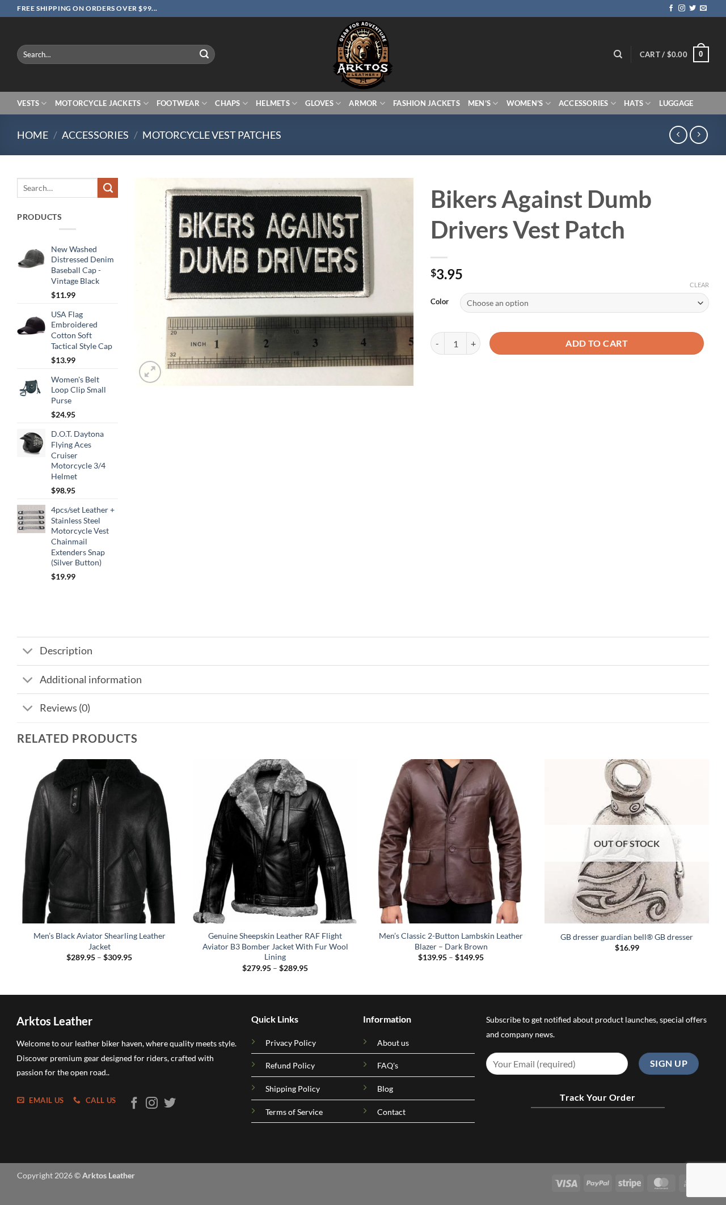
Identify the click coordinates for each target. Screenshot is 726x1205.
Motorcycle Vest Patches (211, 135)
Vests (28, 103)
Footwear (178, 103)
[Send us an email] (703, 8)
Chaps (227, 103)
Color (439, 302)
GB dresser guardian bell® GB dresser (626, 937)
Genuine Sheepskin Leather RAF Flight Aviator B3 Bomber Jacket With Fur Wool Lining (275, 946)
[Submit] (204, 54)
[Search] (618, 54)
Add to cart (596, 343)
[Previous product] (698, 134)
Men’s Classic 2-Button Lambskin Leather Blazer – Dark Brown (451, 941)
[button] (674, 54)
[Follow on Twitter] (692, 8)
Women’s (524, 103)
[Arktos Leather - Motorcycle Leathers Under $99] (363, 54)
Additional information (91, 679)
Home (32, 135)
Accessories (584, 103)
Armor (363, 103)
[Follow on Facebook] (671, 8)
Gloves (319, 103)
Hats (633, 103)
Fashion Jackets (426, 103)
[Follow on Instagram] (681, 8)
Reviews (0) (65, 708)
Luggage (676, 103)
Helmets (273, 103)
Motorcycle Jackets (98, 103)
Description (66, 651)
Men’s (479, 103)
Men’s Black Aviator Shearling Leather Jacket (99, 941)
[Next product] (678, 134)
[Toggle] (28, 652)
